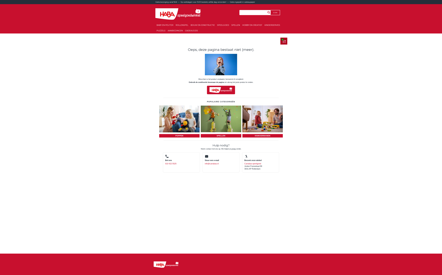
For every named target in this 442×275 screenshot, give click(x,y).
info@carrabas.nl (212, 164)
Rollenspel (182, 25)
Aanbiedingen (175, 31)
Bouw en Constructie (203, 25)
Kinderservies (272, 25)
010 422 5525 (170, 164)
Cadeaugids (191, 31)
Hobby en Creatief (252, 25)
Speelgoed (223, 25)
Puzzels (161, 31)
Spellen (235, 25)
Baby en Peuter (165, 25)
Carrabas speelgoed (252, 164)
